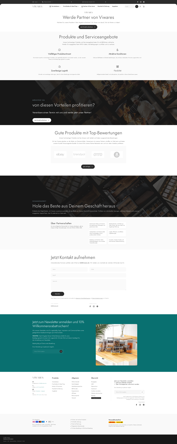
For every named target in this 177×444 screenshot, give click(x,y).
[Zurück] (71, 2)
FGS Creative (39, 394)
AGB (92, 384)
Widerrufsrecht (19, 441)
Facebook (38, 391)
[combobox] (36, 2)
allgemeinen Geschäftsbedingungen (83, 298)
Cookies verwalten (96, 391)
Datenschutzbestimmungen (97, 298)
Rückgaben (94, 382)
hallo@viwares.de (42, 383)
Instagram (43, 391)
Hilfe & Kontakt (75, 382)
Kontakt (23, 441)
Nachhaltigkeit (75, 384)
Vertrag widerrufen (96, 398)
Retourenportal (75, 395)
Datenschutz (94, 386)
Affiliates (74, 393)
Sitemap (93, 395)
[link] (59, 50)
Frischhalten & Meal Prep (58, 384)
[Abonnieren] (61, 351)
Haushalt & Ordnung (57, 388)
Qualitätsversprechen (77, 386)
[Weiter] (105, 2)
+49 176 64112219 (40, 387)
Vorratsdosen (55, 382)
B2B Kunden (75, 388)
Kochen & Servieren (57, 386)
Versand (74, 398)
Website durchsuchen (96, 393)
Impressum (94, 388)
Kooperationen (75, 391)
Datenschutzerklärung (13, 441)
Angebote (54, 391)
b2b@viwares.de (54, 306)
